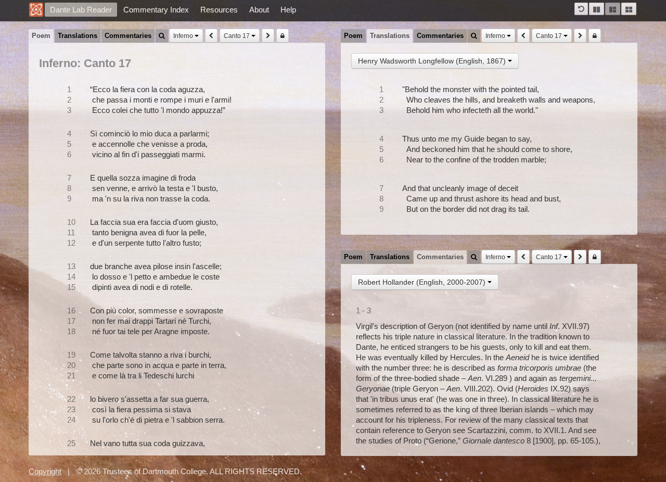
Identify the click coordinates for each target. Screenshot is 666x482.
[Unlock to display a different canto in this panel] (282, 36)
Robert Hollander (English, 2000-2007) (423, 282)
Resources (219, 9)
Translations (77, 36)
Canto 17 (237, 36)
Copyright (45, 471)
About (259, 9)
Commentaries (128, 36)
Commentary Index (156, 9)
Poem (41, 36)
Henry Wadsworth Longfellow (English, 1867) (433, 61)
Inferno (184, 36)
